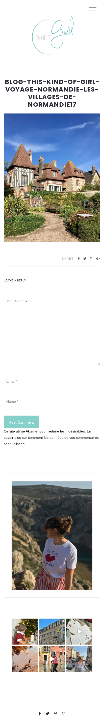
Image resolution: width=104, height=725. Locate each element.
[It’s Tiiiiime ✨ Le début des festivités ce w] (25, 632)
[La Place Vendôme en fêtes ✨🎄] (52, 632)
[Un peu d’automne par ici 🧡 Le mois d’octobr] (25, 659)
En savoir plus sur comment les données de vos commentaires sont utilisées (51, 437)
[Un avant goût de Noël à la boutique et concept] (79, 632)
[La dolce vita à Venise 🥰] (79, 659)
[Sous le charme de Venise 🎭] (52, 659)
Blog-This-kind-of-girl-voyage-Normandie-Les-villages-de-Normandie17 (52, 93)
